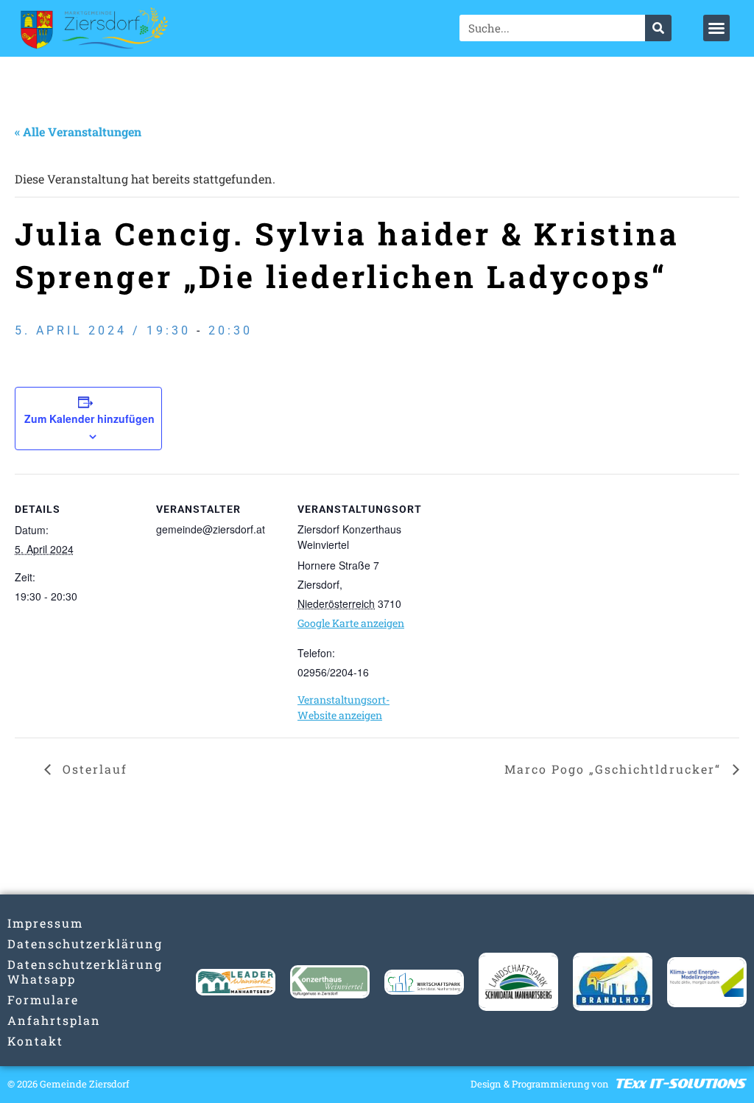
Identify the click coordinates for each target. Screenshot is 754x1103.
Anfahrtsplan (47, 1020)
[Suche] (658, 28)
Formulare (43, 999)
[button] (716, 28)
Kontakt (35, 1040)
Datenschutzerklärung (47, 943)
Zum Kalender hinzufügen (89, 418)
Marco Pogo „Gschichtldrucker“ (614, 769)
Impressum (45, 923)
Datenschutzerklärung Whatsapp (47, 971)
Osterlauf (92, 769)
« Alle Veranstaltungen (78, 131)
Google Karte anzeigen (350, 623)
